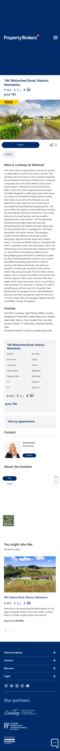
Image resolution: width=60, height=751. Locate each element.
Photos (9, 154)
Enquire (29, 455)
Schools (9, 483)
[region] (30, 502)
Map (9, 478)
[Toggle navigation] (51, 37)
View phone (28, 446)
